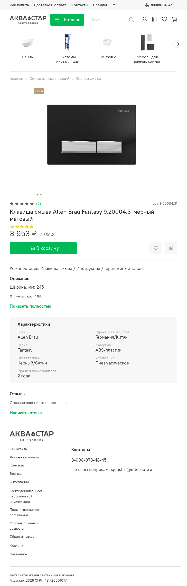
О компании (19, 482)
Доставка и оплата (50, 4)
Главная (16, 78)
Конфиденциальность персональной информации (27, 496)
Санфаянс (107, 56)
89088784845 (161, 5)
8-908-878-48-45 (88, 460)
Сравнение (18, 554)
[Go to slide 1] (37, 194)
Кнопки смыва (88, 78)
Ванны (28, 56)
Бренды (100, 4)
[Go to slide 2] (41, 194)
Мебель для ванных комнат (147, 59)
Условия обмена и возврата (24, 526)
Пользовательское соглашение (24, 512)
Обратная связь (22, 536)
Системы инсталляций (67, 59)
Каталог (72, 19)
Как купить (19, 4)
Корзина (16, 546)
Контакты (79, 4)
